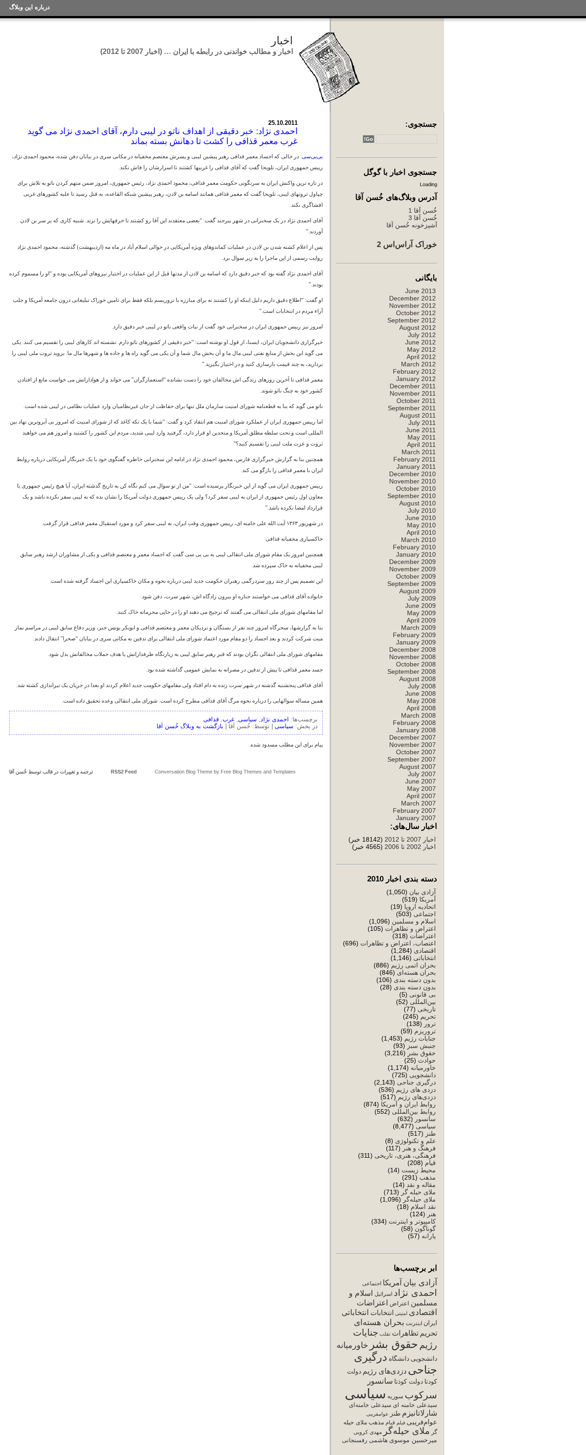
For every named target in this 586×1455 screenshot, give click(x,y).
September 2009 (411, 583)
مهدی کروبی (367, 1432)
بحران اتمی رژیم (413, 965)
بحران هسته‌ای (416, 972)
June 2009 (420, 605)
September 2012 (411, 320)
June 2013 (420, 291)
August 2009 (417, 591)
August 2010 (417, 503)
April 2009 (421, 620)
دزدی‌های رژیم (417, 1097)
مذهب (427, 1177)
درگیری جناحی (416, 1082)
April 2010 (421, 532)
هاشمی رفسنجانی (365, 1440)
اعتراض (399, 1303)
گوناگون (425, 1228)
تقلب (385, 1334)
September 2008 (411, 671)
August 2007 (417, 766)
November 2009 (412, 569)
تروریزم (425, 1031)
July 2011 (422, 422)
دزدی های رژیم (416, 1089)
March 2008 (418, 715)
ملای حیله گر (418, 1192)
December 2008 (412, 649)
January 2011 (416, 466)
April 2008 (421, 708)
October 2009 (416, 576)
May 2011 (421, 437)
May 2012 (421, 349)
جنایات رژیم (420, 1038)
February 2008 (414, 722)
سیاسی (426, 1126)
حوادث (427, 1060)
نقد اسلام (423, 1206)
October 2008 (416, 664)
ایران (430, 1322)
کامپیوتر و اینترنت (412, 1221)
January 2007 (416, 817)
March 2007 (418, 803)
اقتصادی (425, 950)
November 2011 (413, 393)
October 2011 (416, 400)
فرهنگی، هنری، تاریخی (405, 1155)
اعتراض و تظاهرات (410, 928)
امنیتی (401, 1313)
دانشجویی (422, 1075)
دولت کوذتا (408, 1381)
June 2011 (421, 430)
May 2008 (421, 700)
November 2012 (412, 305)
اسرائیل (383, 1294)
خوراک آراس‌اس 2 (407, 244)
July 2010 (422, 510)
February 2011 (414, 459)
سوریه (395, 1396)
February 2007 (414, 810)
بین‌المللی (423, 1001)
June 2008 (420, 693)
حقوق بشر (421, 1053)
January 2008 (416, 730)
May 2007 (421, 788)
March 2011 (419, 452)
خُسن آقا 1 (422, 210)
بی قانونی (422, 994)
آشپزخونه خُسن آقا (411, 225)
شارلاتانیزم (419, 1412)
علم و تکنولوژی (415, 1140)
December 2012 (412, 298)
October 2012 (416, 313)
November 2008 (412, 656)
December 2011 (413, 386)
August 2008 (417, 678)
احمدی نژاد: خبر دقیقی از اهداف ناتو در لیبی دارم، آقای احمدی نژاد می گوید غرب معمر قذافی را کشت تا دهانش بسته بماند (162, 136)
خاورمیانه (423, 1067)
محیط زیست (419, 1170)
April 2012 (421, 356)
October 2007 (416, 752)
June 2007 (420, 781)
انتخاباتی (424, 957)
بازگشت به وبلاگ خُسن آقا (190, 726)
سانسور (425, 1118)
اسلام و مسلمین (414, 921)
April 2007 (421, 796)
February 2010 (414, 547)
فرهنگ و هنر (419, 1148)
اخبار (282, 40)
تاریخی (427, 1009)
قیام (430, 1162)
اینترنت (414, 1323)
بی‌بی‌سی (312, 156)
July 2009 (422, 598)
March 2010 (418, 539)
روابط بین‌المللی (414, 1111)
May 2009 (421, 613)
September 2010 (411, 495)
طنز (430, 1133)
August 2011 (418, 415)
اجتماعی (424, 914)
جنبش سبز (421, 1045)
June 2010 (420, 517)
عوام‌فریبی (422, 1422)
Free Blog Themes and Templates (258, 771)
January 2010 (416, 554)
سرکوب (421, 1395)
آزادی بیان (422, 892)
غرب (228, 719)
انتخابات (382, 1312)
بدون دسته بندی (415, 979)
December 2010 (412, 474)
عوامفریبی (377, 1414)
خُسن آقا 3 (422, 217)
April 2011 (421, 444)
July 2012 (422, 334)
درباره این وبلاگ (29, 7)
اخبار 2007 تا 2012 (409, 839)
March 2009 (418, 627)
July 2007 (422, 774)
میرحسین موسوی (413, 1440)
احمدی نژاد (415, 1293)
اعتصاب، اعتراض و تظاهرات (398, 943)
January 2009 (416, 642)
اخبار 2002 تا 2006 (410, 846)
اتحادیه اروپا (420, 906)
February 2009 (414, 635)
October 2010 (416, 488)
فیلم (400, 1422)
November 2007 (412, 744)
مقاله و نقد (421, 1184)
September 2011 (412, 408)
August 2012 (417, 327)
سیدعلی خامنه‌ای (370, 1404)
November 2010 (412, 481)
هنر (431, 1214)
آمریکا (427, 899)
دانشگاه (399, 1358)
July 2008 (422, 686)
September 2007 (411, 759)
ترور (430, 1023)
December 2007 (412, 737)
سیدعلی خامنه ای (415, 1404)
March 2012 (418, 364)
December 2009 (412, 561)
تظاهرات (405, 1333)
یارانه (429, 1236)
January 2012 (416, 378)
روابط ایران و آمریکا (408, 1104)
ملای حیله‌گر (419, 1199)
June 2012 (420, 342)
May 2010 (421, 525)
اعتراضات (423, 936)
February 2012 (414, 371)
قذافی (211, 719)
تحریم (428, 1016)
